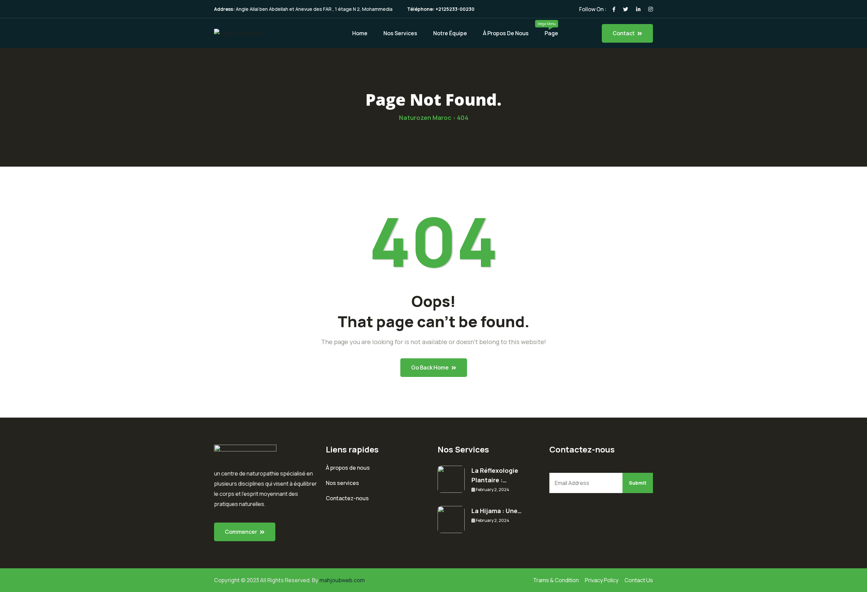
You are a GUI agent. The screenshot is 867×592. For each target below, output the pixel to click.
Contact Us (639, 580)
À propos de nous (506, 33)
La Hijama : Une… (496, 511)
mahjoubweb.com (342, 580)
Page (551, 33)
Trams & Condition (556, 580)
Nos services (342, 483)
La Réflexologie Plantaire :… (494, 475)
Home (359, 33)
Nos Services (400, 33)
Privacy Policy (601, 580)
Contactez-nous (347, 498)
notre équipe (450, 33)
